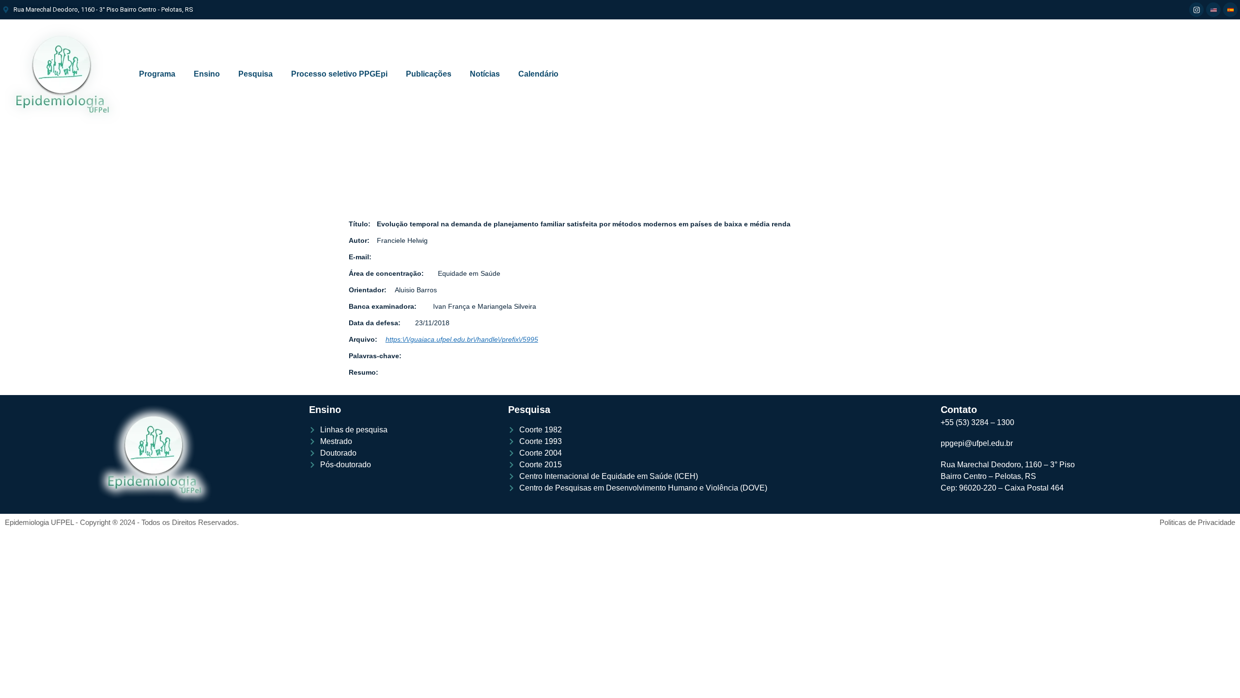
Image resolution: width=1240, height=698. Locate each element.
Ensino (207, 74)
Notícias (485, 74)
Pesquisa (255, 74)
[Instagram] (1196, 9)
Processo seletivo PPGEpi (339, 74)
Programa (157, 74)
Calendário (538, 74)
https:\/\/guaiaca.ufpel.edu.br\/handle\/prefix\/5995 (462, 339)
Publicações (428, 74)
